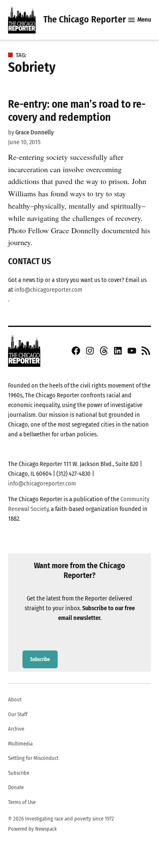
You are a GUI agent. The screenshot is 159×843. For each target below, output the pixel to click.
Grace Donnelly (34, 132)
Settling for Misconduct (33, 758)
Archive (16, 729)
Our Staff (18, 714)
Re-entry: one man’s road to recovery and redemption (76, 110)
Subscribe (40, 659)
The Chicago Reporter (84, 19)
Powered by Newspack (32, 829)
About (15, 699)
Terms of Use (22, 802)
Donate (16, 787)
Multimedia (20, 743)
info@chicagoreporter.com (48, 289)
